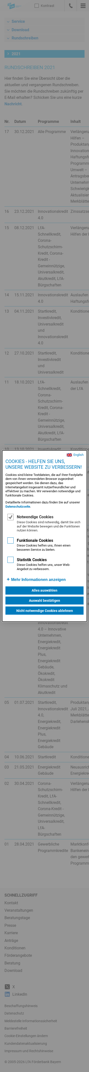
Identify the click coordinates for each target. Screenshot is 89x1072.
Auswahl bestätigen (44, 601)
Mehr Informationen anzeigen (38, 579)
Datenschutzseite (17, 506)
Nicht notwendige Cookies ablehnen (44, 611)
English (78, 455)
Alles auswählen (44, 590)
